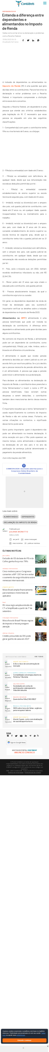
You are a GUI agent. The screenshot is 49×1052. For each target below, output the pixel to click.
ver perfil (16, 539)
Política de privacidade (15, 772)
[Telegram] (30, 736)
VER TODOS (39, 656)
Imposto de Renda (11, 86)
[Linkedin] (26, 736)
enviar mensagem (31, 539)
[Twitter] (16, 736)
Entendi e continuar (24, 1040)
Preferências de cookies (33, 772)
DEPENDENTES (28, 516)
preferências (20, 1035)
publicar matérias (34, 543)
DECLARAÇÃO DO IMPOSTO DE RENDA (20, 522)
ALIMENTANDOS (11, 516)
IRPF (23, 318)
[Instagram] (8, 736)
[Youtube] (21, 736)
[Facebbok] (12, 736)
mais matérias (18, 543)
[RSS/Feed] (37, 736)
